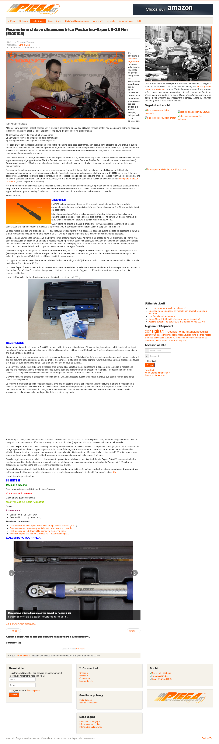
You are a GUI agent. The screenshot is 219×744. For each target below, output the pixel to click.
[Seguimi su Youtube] (194, 111)
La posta (111, 20)
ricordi (208, 334)
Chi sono (23, 20)
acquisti (182, 340)
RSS (138, 20)
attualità (187, 334)
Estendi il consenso (88, 702)
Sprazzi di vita (54, 20)
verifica (131, 58)
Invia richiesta (85, 700)
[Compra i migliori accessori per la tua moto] (173, 9)
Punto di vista (38, 20)
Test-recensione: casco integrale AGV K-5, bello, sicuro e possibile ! (41, 528)
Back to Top (207, 738)
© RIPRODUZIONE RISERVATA (21, 624)
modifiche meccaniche (186, 337)
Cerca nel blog (126, 20)
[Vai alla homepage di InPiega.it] (180, 697)
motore (148, 340)
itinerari (174, 340)
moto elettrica (197, 334)
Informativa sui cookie (89, 724)
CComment (80, 648)
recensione (174, 331)
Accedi (150, 365)
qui (114, 472)
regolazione (133, 61)
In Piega (11, 20)
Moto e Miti (98, 20)
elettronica (202, 337)
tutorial (204, 331)
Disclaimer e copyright (89, 721)
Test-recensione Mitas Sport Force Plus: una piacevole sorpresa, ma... (43, 525)
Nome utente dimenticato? (157, 372)
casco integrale (164, 334)
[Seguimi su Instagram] (194, 117)
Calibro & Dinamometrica (77, 20)
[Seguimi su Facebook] (161, 111)
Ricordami (151, 361)
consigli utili (155, 331)
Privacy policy (33, 690)
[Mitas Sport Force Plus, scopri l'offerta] (178, 234)
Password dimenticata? (156, 375)
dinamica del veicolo (154, 337)
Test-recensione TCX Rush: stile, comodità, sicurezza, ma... (38, 530)
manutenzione (190, 331)
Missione (83, 675)
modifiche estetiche (161, 340)
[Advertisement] (73, 416)
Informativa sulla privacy (90, 727)
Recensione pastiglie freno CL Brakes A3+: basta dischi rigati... (39, 533)
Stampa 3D (169, 337)
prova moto (177, 334)
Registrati (149, 369)
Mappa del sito (86, 681)
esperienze (151, 334)
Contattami (84, 678)
